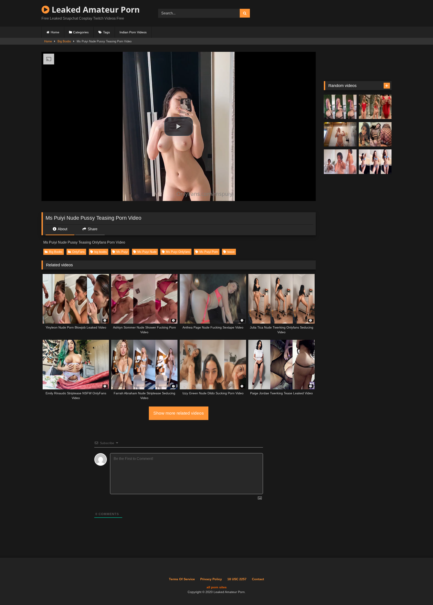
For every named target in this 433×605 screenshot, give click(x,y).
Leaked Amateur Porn (95, 9)
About (62, 229)
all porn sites (217, 587)
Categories (81, 32)
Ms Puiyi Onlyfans (178, 251)
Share (92, 229)
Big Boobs (64, 41)
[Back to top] (419, 591)
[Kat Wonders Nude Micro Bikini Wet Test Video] (340, 134)
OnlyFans (78, 251)
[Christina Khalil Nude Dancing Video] (375, 107)
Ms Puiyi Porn (208, 251)
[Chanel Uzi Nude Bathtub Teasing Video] (340, 161)
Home (55, 32)
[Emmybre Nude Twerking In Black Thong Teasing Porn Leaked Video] (340, 107)
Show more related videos (178, 413)
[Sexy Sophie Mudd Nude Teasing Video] (375, 161)
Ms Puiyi (122, 251)
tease (231, 251)
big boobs (100, 251)
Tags (106, 32)
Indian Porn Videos (133, 32)
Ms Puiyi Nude (147, 251)
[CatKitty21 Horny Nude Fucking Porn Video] (375, 134)
